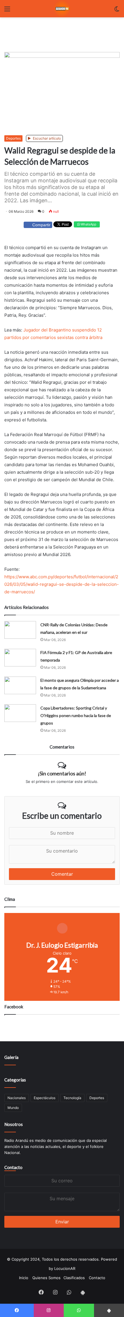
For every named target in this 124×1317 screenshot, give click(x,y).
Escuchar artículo (46, 138)
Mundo (13, 1107)
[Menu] (7, 10)
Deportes (13, 138)
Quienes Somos (46, 1277)
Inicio (23, 1277)
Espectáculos (44, 1098)
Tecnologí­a (72, 1098)
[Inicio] (62, 8)
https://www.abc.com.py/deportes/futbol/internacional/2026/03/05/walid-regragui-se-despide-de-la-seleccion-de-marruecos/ (61, 584)
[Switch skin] (117, 10)
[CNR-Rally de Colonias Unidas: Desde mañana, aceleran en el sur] (20, 630)
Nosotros (13, 1124)
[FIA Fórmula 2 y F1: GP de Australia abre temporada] (20, 657)
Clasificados (74, 1277)
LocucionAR (64, 1268)
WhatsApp (88, 224)
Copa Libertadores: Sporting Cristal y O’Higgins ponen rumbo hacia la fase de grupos (75, 715)
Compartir (41, 225)
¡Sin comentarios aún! (62, 773)
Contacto (13, 1167)
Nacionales (16, 1098)
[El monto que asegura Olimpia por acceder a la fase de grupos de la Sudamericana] (20, 685)
